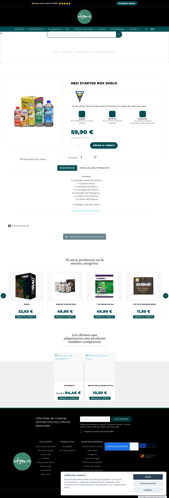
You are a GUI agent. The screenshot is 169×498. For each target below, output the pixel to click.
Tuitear (88, 157)
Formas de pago (92, 458)
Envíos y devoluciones (92, 446)
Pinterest (95, 157)
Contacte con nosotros (92, 470)
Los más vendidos (67, 450)
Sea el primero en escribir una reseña (86, 236)
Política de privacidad (92, 462)
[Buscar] (119, 34)
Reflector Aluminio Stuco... (101, 386)
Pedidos (45, 458)
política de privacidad (104, 431)
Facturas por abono (46, 462)
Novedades (67, 446)
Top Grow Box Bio (105, 304)
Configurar (148, 490)
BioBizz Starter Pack (66, 304)
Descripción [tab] (67, 168)
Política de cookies (92, 466)
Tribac (27, 304)
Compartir (81, 157)
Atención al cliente (127, 3)
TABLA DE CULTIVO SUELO (86, 211)
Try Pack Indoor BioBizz (144, 304)
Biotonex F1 (69, 386)
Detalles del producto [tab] (94, 168)
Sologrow (92, 454)
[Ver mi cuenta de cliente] (146, 29)
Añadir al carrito (104, 145)
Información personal (46, 446)
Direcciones (45, 466)
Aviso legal (92, 450)
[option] (25, 296)
